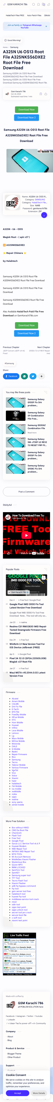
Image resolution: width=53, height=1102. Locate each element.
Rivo (14, 757)
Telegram (27, 25)
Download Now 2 (26, 117)
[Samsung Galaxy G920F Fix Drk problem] (15, 402)
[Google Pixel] (34, 600)
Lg (13, 735)
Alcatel (15, 698)
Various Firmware (20, 767)
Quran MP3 (17, 864)
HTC (14, 720)
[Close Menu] (46, 26)
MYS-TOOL (17, 854)
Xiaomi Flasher (19, 883)
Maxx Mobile (18, 738)
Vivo (14, 773)
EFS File (15, 712)
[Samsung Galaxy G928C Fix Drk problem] (15, 469)
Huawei (15, 725)
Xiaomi (15, 778)
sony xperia (17, 802)
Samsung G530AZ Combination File (37, 427)
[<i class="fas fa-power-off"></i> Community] (27, 1023)
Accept (17, 1093)
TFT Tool (16, 878)
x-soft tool (16, 917)
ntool (14, 902)
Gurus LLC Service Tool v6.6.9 (26, 843)
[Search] (33, 4)
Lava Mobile (17, 730)
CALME (15, 704)
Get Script (10, 974)
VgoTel (15, 770)
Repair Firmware (19, 754)
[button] (43, 4)
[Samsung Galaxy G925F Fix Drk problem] (15, 455)
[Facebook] (10, 1016)
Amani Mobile (18, 701)
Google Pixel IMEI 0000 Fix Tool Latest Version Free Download (27, 606)
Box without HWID (20, 827)
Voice (14, 775)
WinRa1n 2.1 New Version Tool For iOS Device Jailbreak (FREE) (27, 646)
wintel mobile (18, 804)
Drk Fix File (17, 706)
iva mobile (16, 788)
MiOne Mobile (18, 741)
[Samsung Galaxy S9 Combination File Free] (15, 416)
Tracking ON (28, 974)
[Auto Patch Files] (34, 15)
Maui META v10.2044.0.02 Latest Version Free (27, 674)
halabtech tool (18, 894)
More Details (39, 1093)
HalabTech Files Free (42, 202)
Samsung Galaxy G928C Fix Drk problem (36, 468)
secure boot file (19, 915)
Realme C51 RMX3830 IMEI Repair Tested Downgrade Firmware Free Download (28, 630)
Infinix (14, 727)
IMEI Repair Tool (19, 848)
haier (14, 781)
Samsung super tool (21, 875)
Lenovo (15, 733)
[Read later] (41, 94)
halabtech (16, 783)
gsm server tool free (21, 891)
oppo (14, 796)
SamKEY (16, 872)
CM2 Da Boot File (20, 830)
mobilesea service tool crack (25, 899)
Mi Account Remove (21, 856)
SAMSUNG (40, 199)
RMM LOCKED (18, 867)
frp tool (15, 888)
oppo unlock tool (19, 909)
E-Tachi (15, 709)
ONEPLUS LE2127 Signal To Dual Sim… (19, 956)
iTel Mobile (17, 786)
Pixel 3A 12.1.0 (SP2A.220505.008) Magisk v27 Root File (28, 660)
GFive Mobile (18, 717)
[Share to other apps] (41, 376)
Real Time (18, 974)
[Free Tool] (24, 600)
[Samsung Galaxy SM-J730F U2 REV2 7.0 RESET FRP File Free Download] (15, 442)
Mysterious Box (19, 862)
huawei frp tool (19, 896)
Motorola (16, 743)
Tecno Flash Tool (19, 880)
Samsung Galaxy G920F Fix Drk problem (36, 402)
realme (15, 799)
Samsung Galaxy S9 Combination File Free (36, 415)
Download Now (27, 109)
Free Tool (16, 838)
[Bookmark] (38, 4)
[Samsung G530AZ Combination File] (15, 429)
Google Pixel (17, 841)
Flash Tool (16, 835)
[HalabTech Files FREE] (15, 15)
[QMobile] (48, 15)
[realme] (24, 622)
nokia (14, 794)
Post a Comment (26, 491)
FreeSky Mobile (19, 714)
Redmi (15, 751)
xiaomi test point (19, 920)
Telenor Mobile (18, 765)
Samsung (16, 759)
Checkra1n (17, 833)
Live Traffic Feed (19, 935)
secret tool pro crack (22, 912)
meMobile (16, 791)
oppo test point (19, 907)
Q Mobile (16, 749)
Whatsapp (37, 25)
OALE (14, 746)
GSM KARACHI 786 (17, 4)
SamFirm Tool (18, 870)
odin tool (16, 904)
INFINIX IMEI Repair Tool (23, 851)
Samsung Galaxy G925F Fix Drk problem (36, 455)
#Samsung (9, 363)
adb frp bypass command (24, 886)
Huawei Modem (19, 846)
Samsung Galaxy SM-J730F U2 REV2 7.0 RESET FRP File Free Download (37, 442)
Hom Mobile (17, 722)
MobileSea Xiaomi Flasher (24, 859)
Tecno (15, 762)
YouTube (25, 27)
